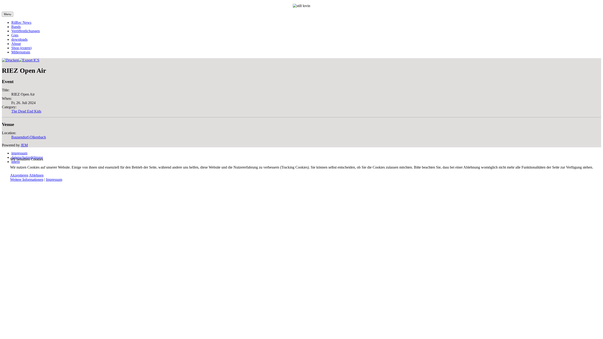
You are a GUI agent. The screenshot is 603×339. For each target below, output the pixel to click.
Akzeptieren (19, 175)
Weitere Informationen (26, 180)
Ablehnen (36, 175)
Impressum (54, 180)
